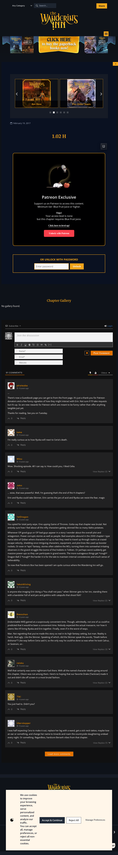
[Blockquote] (42, 345)
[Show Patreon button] (115, 64)
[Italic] (21, 345)
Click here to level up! (59, 225)
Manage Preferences (95, 820)
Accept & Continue (52, 820)
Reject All (74, 820)
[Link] (46, 345)
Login (110, 326)
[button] (106, 33)
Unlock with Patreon (59, 233)
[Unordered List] (38, 345)
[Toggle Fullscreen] (104, 146)
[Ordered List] (34, 345)
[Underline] (25, 345)
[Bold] (17, 345)
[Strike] (29, 345)
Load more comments (59, 754)
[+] (50, 345)
